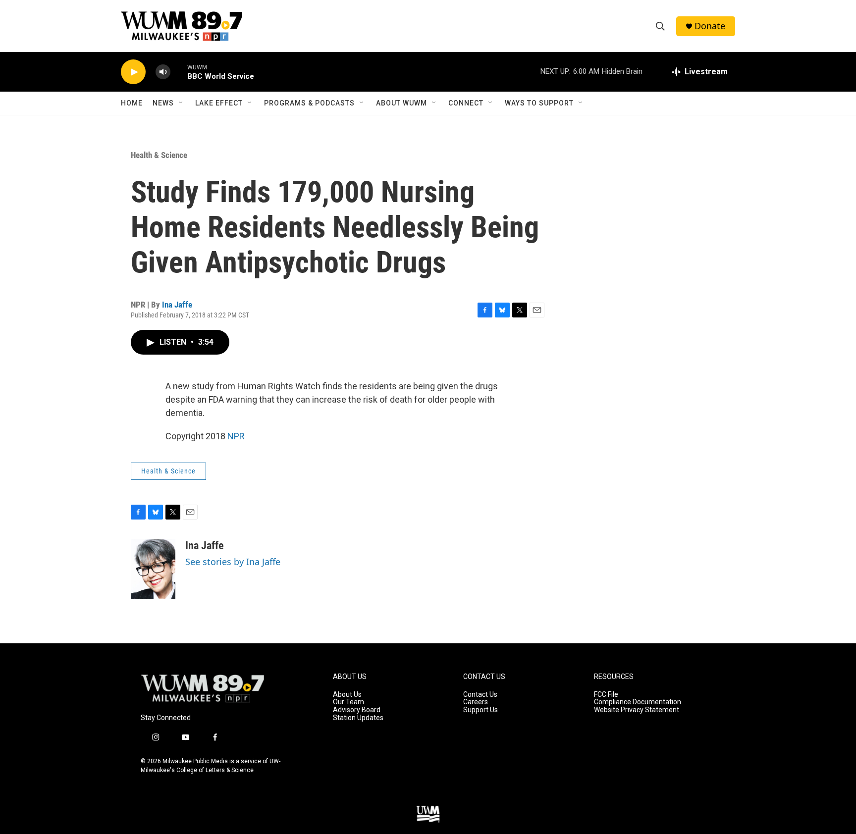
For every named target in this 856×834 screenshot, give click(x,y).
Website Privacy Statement (636, 710)
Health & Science (159, 155)
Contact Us (480, 694)
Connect (465, 103)
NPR (236, 436)
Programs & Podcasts (309, 103)
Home (132, 103)
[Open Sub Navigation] (181, 103)
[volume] (163, 72)
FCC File (606, 694)
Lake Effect (219, 103)
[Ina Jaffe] (153, 569)
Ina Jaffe (177, 305)
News (163, 103)
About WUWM (401, 103)
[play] (133, 72)
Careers (475, 702)
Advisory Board (356, 710)
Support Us (480, 710)
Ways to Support (539, 103)
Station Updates (358, 718)
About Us (347, 694)
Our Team (348, 702)
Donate (710, 26)
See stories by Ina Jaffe (232, 562)
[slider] (178, 71)
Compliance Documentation (637, 702)
